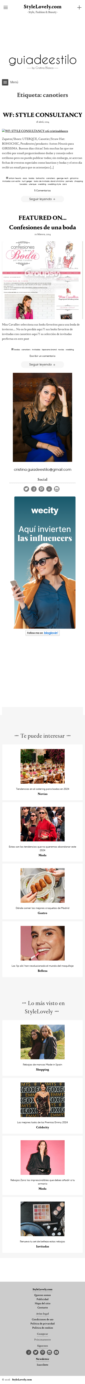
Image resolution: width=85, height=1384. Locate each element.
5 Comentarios (42, 190)
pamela (69, 181)
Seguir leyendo (41, 199)
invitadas (36, 349)
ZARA (64, 184)
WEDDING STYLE (54, 184)
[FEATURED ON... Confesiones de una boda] (42, 280)
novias (61, 349)
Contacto (42, 1307)
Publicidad (42, 1299)
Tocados (23, 184)
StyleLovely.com (42, 7)
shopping (78, 181)
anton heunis (15, 178)
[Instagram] (57, 489)
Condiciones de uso (42, 1319)
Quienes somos (42, 1295)
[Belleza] (43, 959)
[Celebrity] (43, 1116)
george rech (62, 178)
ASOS (25, 178)
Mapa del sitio (42, 1303)
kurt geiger (27, 181)
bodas (31, 178)
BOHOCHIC (40, 178)
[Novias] (43, 782)
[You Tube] (56, 1352)
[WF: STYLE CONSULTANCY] (42, 131)
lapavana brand (49, 349)
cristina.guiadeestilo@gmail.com (42, 469)
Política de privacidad (42, 1323)
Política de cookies (42, 1328)
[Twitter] (26, 489)
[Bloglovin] (49, 489)
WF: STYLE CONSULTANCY (42, 115)
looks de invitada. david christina (49, 181)
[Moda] (43, 840)
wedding (42, 184)
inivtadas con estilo (11, 181)
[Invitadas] (43, 1235)
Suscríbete (42, 1365)
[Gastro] (43, 901)
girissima (74, 178)
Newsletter (42, 1359)
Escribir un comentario (42, 355)
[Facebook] (34, 489)
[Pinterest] (41, 489)
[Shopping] (43, 1058)
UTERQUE (32, 184)
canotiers (50, 178)
